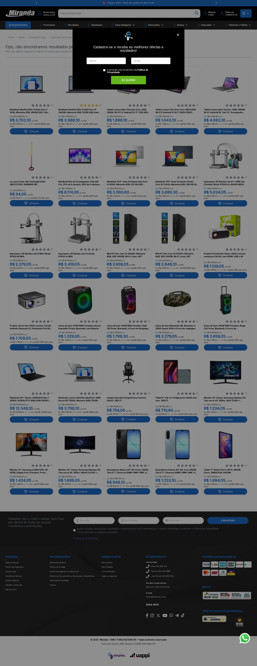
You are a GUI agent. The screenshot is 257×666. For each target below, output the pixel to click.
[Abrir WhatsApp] (245, 638)
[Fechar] (178, 35)
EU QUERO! (128, 80)
